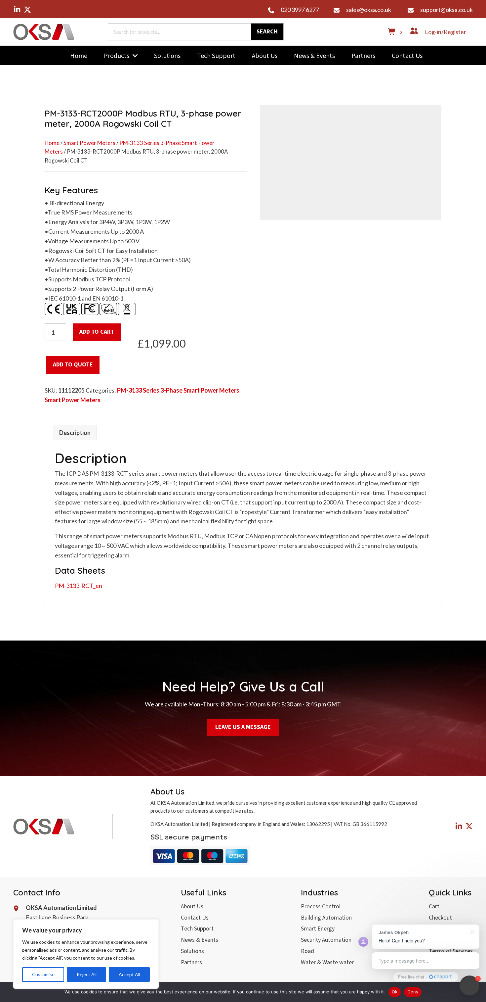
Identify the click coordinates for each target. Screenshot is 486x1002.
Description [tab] (75, 432)
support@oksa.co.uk (446, 9)
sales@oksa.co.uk (368, 9)
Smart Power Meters (89, 143)
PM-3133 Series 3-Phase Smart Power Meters (178, 390)
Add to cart (96, 332)
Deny (412, 991)
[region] (86, 954)
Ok (395, 991)
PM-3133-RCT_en (78, 585)
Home (52, 143)
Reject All (87, 974)
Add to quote (73, 364)
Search (267, 31)
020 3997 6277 (300, 9)
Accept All (129, 974)
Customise (43, 974)
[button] (16, 9)
